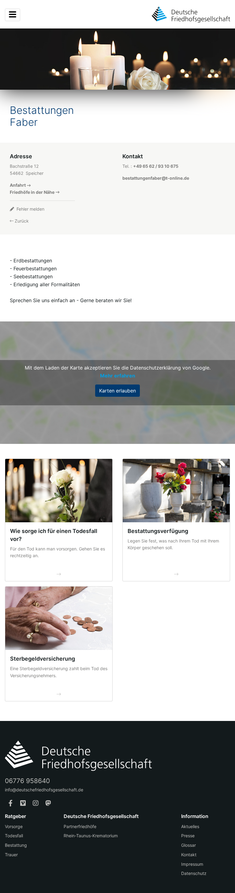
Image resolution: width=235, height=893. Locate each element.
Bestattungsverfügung (158, 531)
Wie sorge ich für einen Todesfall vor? (53, 535)
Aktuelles (190, 826)
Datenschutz (194, 873)
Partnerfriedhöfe (80, 826)
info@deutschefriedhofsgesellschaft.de (44, 789)
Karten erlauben (117, 391)
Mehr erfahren (117, 376)
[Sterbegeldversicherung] (58, 618)
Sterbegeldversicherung (42, 658)
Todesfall (14, 835)
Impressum (192, 864)
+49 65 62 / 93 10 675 (155, 166)
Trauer (11, 854)
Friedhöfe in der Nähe (32, 192)
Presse (188, 835)
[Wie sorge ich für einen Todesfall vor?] (58, 490)
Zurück (21, 220)
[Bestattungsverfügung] (176, 490)
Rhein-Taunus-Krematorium (91, 835)
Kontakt (188, 854)
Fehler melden (29, 209)
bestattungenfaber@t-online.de (155, 178)
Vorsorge (14, 826)
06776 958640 (27, 781)
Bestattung (16, 845)
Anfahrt (18, 185)
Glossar (188, 845)
